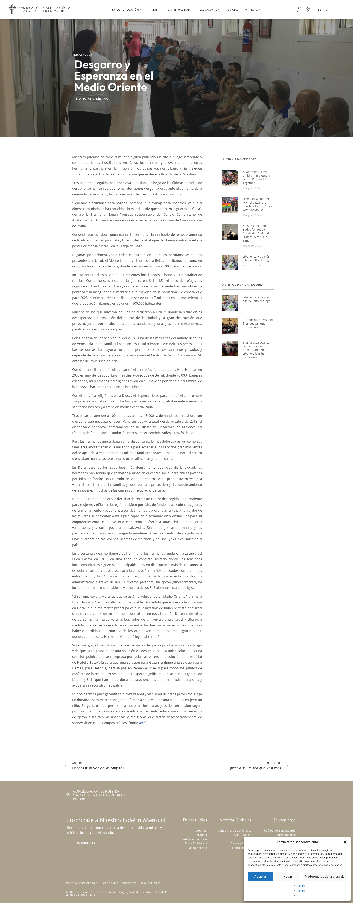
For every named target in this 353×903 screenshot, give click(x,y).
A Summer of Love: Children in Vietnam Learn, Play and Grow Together (257, 177)
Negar (287, 876)
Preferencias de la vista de (325, 876)
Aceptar (260, 876)
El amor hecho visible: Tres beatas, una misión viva (258, 323)
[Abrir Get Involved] (260, 10)
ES (319, 9)
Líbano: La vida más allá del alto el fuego (256, 258)
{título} (301, 885)
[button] (345, 842)
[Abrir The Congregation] (141, 10)
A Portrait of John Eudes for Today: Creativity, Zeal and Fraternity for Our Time (256, 233)
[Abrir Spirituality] (192, 10)
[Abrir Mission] (160, 10)
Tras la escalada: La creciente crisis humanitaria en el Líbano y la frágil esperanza (256, 349)
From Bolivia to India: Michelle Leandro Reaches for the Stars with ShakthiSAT (257, 204)
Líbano (102, 98)
